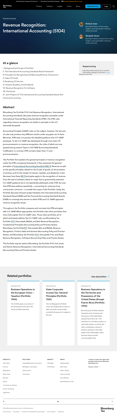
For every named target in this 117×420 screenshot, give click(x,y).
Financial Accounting (9, 18)
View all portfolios (98, 277)
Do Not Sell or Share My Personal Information (33, 411)
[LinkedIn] (58, 401)
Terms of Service (51, 411)
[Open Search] (114, 6)
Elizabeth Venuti (92, 36)
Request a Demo (93, 367)
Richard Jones (91, 24)
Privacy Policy (16, 411)
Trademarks (61, 411)
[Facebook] (4, 401)
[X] (113, 401)
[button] (28, 1)
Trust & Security (7, 411)
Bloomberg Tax (7, 6)
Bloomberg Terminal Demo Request (50, 1)
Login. (108, 72)
